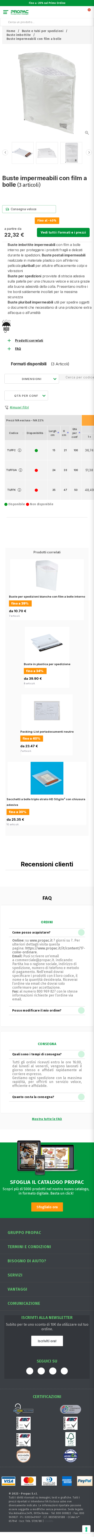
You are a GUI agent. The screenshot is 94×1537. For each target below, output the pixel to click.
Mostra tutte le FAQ (47, 1119)
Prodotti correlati (29, 340)
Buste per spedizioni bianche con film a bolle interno (47, 596)
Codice (13, 433)
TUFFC (11, 450)
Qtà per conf (74, 433)
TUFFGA (11, 470)
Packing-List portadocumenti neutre (47, 731)
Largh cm (52, 433)
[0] (89, 13)
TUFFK (11, 489)
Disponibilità (35, 433)
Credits (49, 1521)
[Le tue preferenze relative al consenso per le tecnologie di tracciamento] (86, 1529)
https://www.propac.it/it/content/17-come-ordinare (48, 950)
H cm (64, 433)
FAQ (18, 349)
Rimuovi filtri (19, 407)
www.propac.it (41, 940)
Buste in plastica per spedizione (47, 664)
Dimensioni (32, 379)
